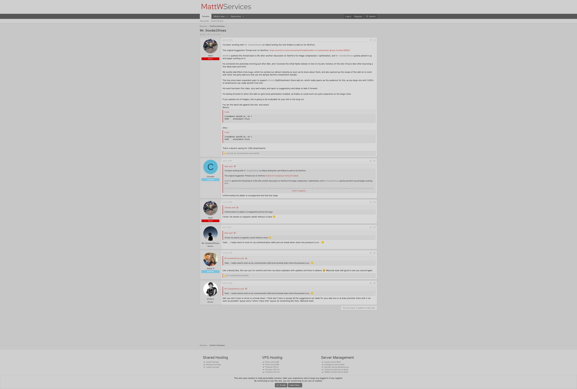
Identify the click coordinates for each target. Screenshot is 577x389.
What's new (219, 16)
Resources (236, 16)
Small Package (212, 362)
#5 (374, 253)
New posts (204, 21)
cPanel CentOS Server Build (336, 369)
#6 (374, 283)
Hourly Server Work (332, 362)
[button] (227, 16)
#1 (375, 40)
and (238, 275)
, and (243, 153)
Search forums (217, 21)
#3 (374, 202)
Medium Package (213, 364)
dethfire (226, 55)
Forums (205, 16)
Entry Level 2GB (272, 362)
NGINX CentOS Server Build (336, 372)
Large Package (212, 367)
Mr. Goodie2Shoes (253, 44)
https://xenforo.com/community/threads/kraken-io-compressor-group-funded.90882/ (309, 50)
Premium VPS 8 (271, 367)
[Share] (371, 40)
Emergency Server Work (334, 364)
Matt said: (228, 166)
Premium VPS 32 (272, 372)
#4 (374, 227)
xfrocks (271, 80)
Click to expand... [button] (299, 191)
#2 (374, 161)
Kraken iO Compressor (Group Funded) (282, 176)
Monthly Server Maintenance (336, 367)
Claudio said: (229, 207)
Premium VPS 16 (272, 369)
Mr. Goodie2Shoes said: (234, 258)
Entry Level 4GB (272, 364)
